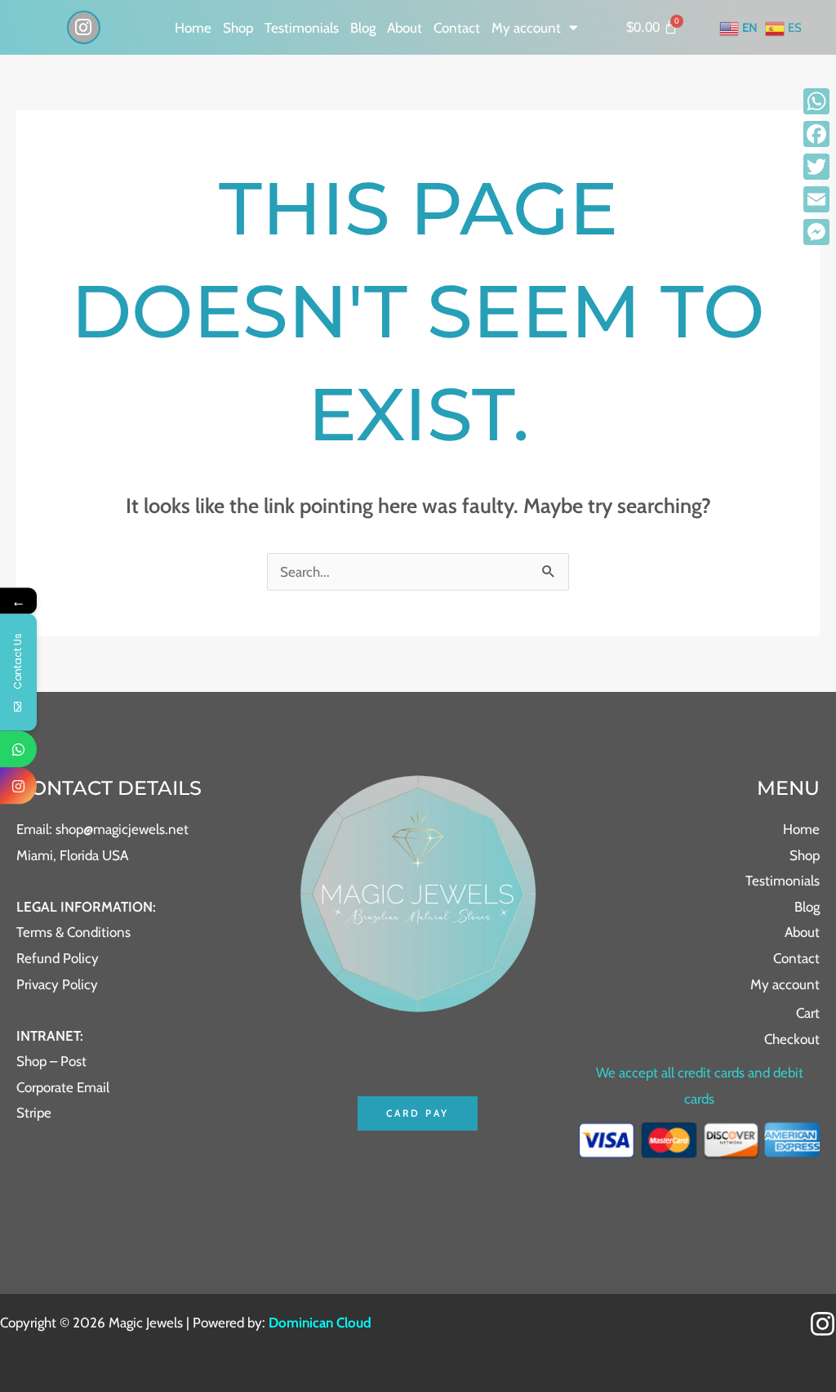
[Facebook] (816, 134)
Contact (457, 28)
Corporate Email (62, 1087)
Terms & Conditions (73, 932)
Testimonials (302, 28)
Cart (808, 1013)
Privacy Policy (57, 984)
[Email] (816, 199)
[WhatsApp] (816, 101)
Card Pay (417, 1113)
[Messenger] (816, 232)
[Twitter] (816, 166)
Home (193, 28)
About (404, 28)
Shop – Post (51, 1061)
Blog (363, 28)
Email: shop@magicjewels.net (102, 829)
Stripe (33, 1112)
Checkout (792, 1039)
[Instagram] (822, 1323)
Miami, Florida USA (72, 855)
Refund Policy (57, 958)
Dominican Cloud (318, 1322)
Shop (238, 28)
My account (526, 28)
